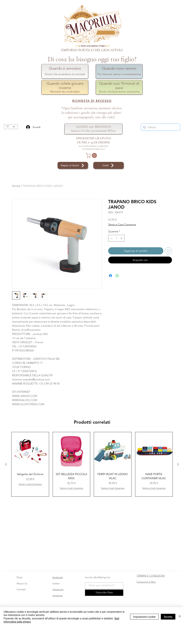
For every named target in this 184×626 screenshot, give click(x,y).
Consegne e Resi (146, 581)
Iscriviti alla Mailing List (98, 577)
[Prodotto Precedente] (6, 464)
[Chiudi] (180, 616)
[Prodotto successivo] (178, 464)
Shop (19, 577)
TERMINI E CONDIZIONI (151, 575)
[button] (92, 155)
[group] (92, 464)
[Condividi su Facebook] (110, 275)
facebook (57, 577)
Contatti (21, 589)
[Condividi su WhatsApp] (117, 275)
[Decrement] (111, 238)
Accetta (168, 616)
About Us (22, 583)
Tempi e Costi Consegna (122, 224)
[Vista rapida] (30, 451)
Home (16, 186)
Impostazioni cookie (144, 616)
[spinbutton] (116, 238)
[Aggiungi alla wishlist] (168, 251)
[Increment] (122, 238)
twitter (56, 583)
